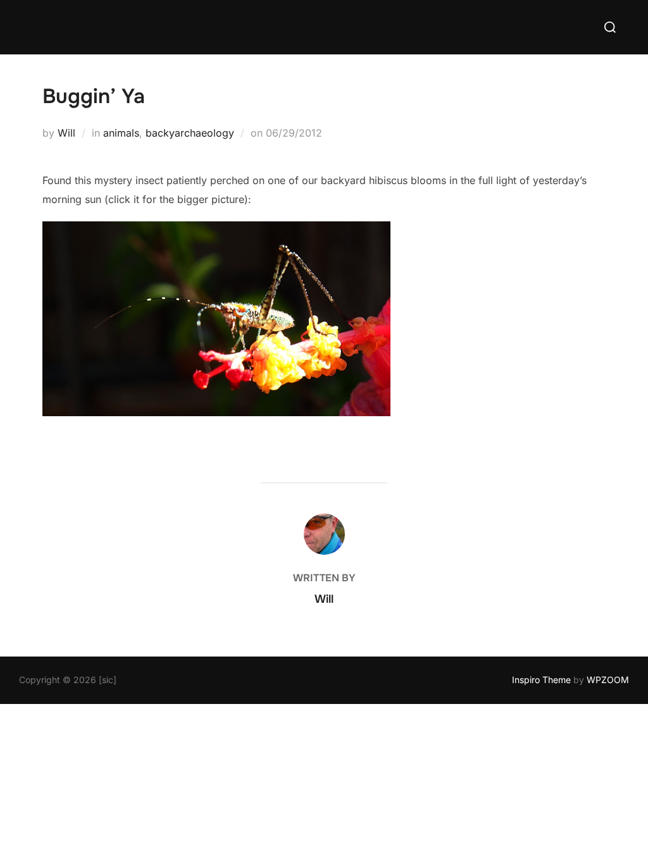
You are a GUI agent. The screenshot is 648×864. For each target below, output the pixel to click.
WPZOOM (608, 679)
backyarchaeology (190, 133)
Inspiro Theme (541, 679)
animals (121, 133)
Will (66, 133)
